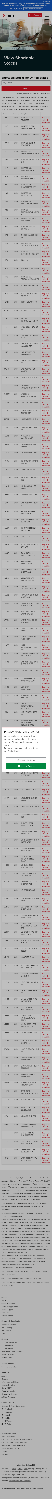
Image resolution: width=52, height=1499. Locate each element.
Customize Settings (26, 760)
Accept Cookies (28, 766)
